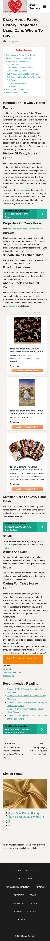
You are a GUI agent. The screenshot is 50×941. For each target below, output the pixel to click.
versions (24, 190)
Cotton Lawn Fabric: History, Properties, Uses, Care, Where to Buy (13, 750)
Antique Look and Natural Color (22, 74)
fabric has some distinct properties (23, 229)
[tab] (9, 809)
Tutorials (19, 895)
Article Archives (25, 879)
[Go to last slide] (7, 803)
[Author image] (4, 41)
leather (6, 548)
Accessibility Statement (18, 887)
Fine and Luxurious (17, 71)
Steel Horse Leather (12, 672)
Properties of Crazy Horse (16, 61)
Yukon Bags (8, 676)
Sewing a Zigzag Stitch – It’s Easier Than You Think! (38, 748)
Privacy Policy (25, 920)
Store (17, 871)
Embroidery (18, 903)
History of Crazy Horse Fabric (18, 58)
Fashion (18, 911)
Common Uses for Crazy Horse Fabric (25, 77)
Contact (31, 911)
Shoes (11, 86)
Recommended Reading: (16, 93)
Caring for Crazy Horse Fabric (18, 89)
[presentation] (25, 793)
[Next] (43, 803)
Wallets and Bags (16, 83)
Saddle (12, 80)
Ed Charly (7, 669)
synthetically (11, 306)
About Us (31, 871)
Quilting (34, 903)
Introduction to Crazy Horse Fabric (20, 55)
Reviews (40, 887)
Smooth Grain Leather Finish (21, 68)
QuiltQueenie (14, 42)
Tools (33, 895)
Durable (12, 64)
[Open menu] (44, 6)
